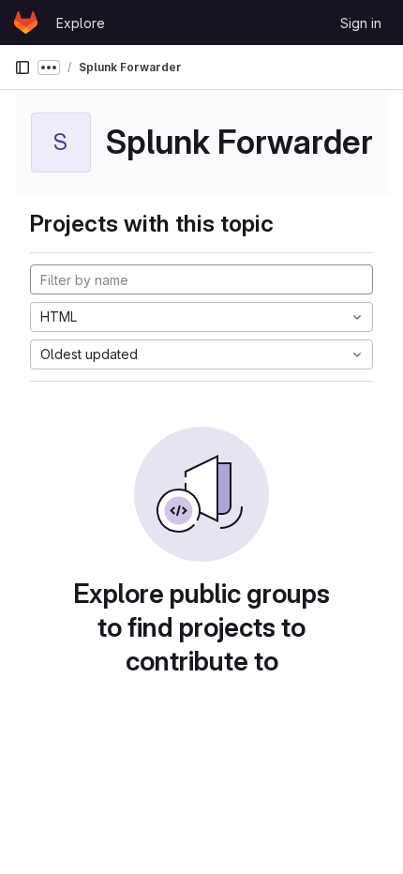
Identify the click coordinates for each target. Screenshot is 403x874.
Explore (80, 23)
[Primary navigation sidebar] (22, 68)
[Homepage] (25, 23)
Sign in (360, 23)
